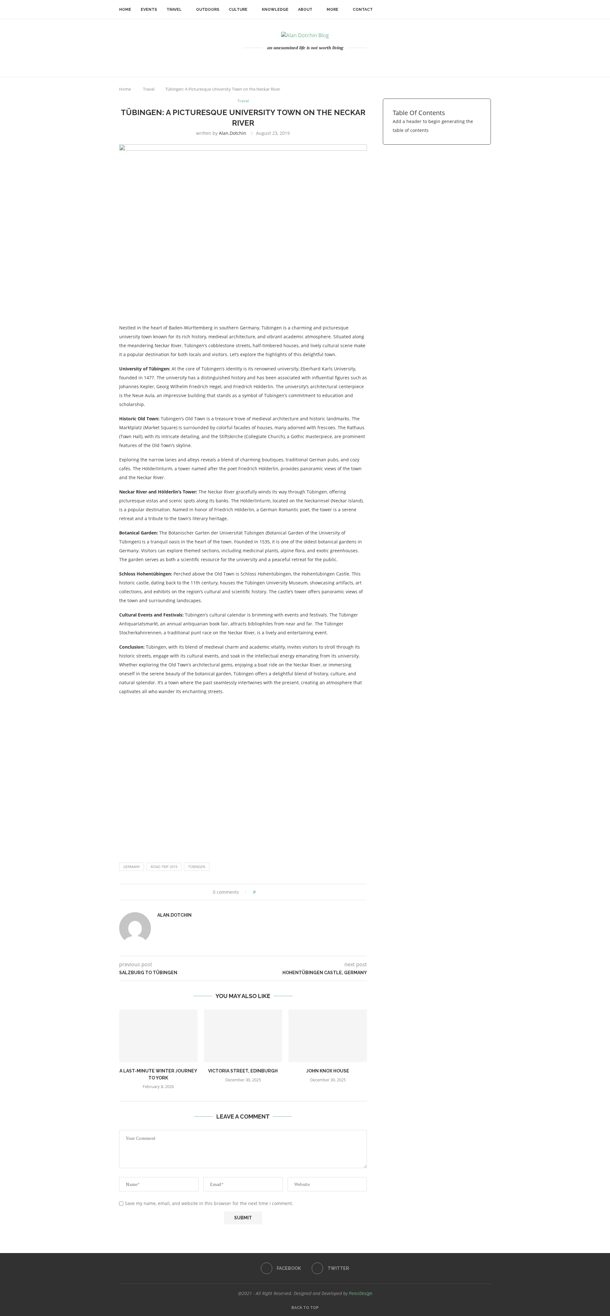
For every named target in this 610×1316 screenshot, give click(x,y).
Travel (174, 9)
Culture (238, 9)
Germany (131, 866)
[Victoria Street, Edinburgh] (243, 1035)
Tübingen (196, 866)
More (332, 9)
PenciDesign (360, 1293)
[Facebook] (302, 61)
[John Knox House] (327, 1035)
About (305, 9)
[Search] (488, 9)
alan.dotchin (232, 133)
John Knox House (327, 1070)
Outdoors (207, 9)
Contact (363, 9)
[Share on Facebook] (262, 892)
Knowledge (275, 9)
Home (125, 9)
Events (149, 9)
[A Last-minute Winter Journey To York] (158, 1035)
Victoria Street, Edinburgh (243, 1070)
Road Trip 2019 (164, 866)
